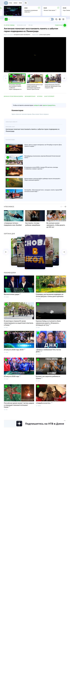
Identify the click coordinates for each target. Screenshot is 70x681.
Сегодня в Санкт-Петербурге (22, 34)
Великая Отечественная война (13, 96)
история (39, 96)
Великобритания (30, 96)
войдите (36, 105)
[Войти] (60, 19)
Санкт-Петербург (49, 96)
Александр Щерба (44, 34)
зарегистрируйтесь (49, 105)
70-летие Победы (9, 25)
